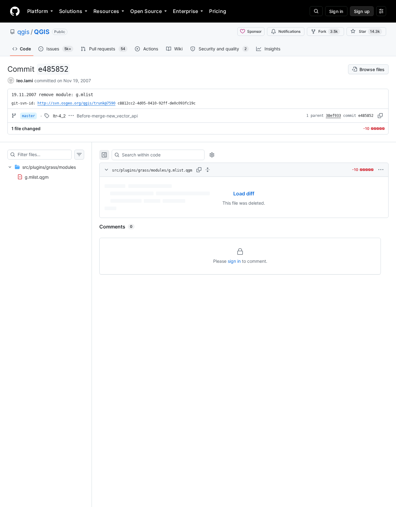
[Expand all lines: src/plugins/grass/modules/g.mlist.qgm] (207, 169)
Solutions (70, 11)
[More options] (381, 170)
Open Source (146, 11)
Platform (37, 11)
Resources (106, 11)
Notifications (289, 31)
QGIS (42, 32)
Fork (328, 31)
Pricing (217, 11)
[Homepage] (15, 11)
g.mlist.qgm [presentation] (37, 177)
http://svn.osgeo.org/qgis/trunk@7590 (76, 103)
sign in (234, 261)
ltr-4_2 (59, 115)
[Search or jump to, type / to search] (316, 11)
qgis (23, 32)
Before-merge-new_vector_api (107, 115)
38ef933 (333, 115)
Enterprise (185, 11)
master (28, 116)
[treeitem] (45, 172)
